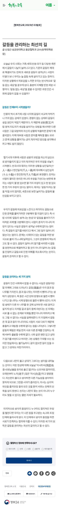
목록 (7, 473)
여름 (49, 5)
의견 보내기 (31, 494)
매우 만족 (12, 449)
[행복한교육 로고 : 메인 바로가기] (16, 5)
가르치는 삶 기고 (47, 494)
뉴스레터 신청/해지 (15, 494)
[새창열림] (29, 473)
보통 (28, 449)
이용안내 (22, 486)
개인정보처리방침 (44, 486)
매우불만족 (48, 449)
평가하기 (29, 460)
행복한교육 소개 (10, 486)
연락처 (31, 486)
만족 (21, 449)
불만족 (37, 449)
